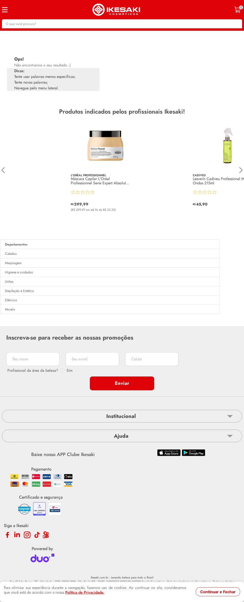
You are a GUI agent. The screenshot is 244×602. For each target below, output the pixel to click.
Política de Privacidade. (84, 592)
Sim (69, 370)
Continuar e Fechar (218, 591)
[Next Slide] (241, 170)
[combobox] (122, 23)
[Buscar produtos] (236, 23)
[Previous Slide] (3, 170)
